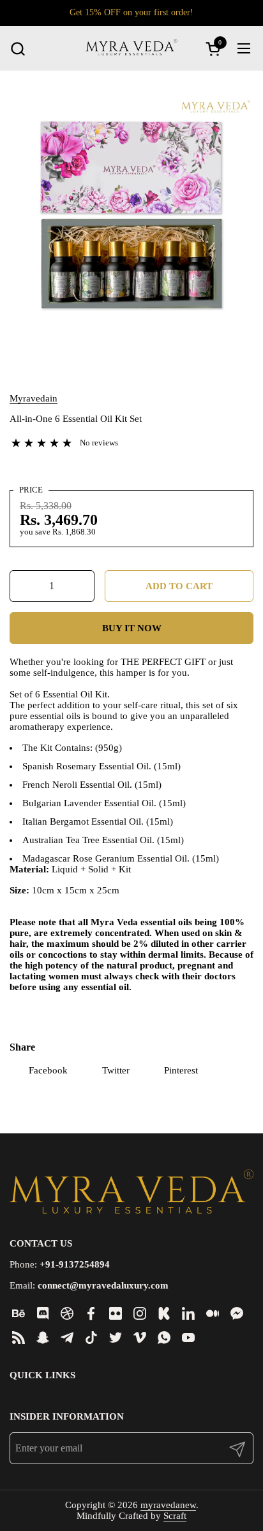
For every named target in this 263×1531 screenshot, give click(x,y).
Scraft (174, 1516)
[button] (18, 49)
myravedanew (168, 1505)
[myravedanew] (131, 48)
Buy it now (132, 628)
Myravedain (33, 398)
